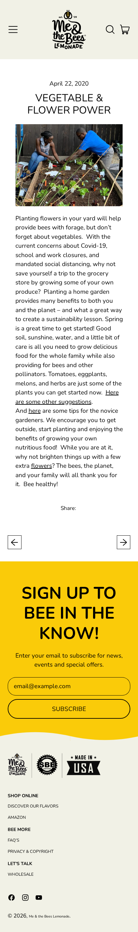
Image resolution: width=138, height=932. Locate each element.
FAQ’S (13, 840)
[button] (110, 29)
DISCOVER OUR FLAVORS (33, 806)
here (35, 411)
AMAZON (17, 817)
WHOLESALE (21, 874)
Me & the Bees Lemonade (49, 916)
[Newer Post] (124, 542)
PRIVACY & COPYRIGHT (31, 851)
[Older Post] (15, 542)
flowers (41, 466)
